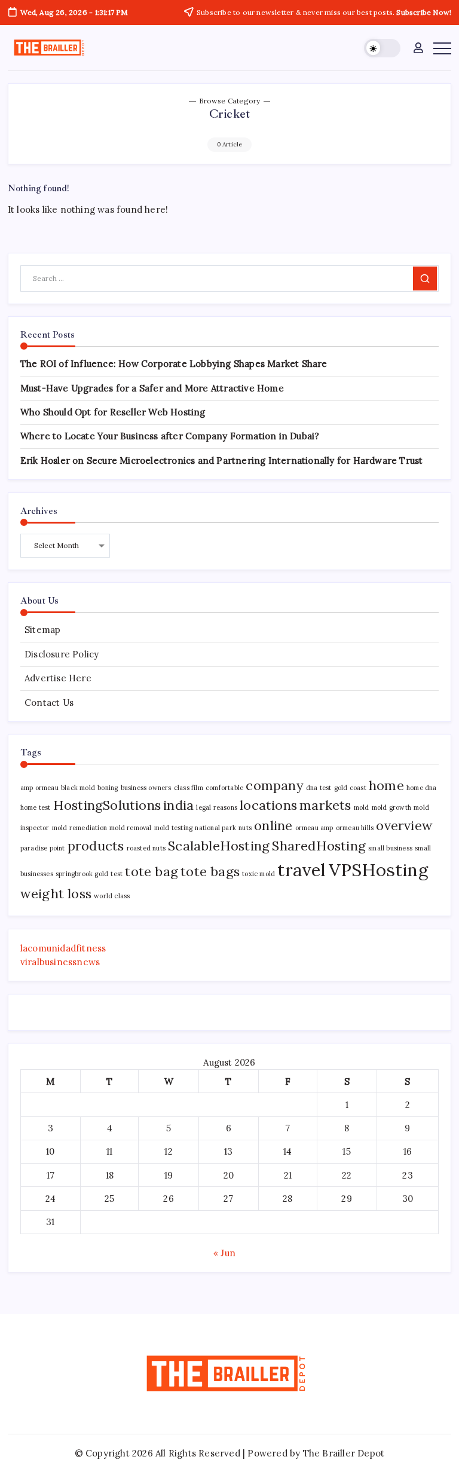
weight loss (55, 893)
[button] (382, 48)
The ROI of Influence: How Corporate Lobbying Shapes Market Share (174, 363)
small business (390, 848)
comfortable (224, 788)
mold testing (173, 828)
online (273, 825)
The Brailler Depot (344, 1453)
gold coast (350, 788)
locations (268, 805)
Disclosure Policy (62, 654)
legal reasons (216, 807)
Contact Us (49, 702)
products (96, 845)
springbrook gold (82, 874)
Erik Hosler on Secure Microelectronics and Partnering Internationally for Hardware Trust (221, 460)
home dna (421, 788)
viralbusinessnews (60, 962)
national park (215, 828)
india (178, 805)
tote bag (151, 871)
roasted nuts (146, 848)
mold (361, 807)
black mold (78, 788)
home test (35, 807)
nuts (245, 828)
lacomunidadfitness (63, 948)
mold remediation (79, 828)
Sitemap (42, 629)
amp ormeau (39, 788)
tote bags (210, 871)
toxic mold (258, 874)
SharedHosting (319, 845)
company (274, 785)
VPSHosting (378, 869)
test (117, 874)
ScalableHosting (219, 845)
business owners (146, 788)
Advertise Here (58, 678)
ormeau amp (314, 828)
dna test (319, 788)
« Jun (224, 1253)
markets (325, 805)
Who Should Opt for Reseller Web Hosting (113, 412)
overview (404, 825)
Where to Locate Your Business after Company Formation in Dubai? (170, 436)
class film (188, 788)
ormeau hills (355, 828)
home (386, 785)
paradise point (42, 848)
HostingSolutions (107, 805)
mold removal (130, 828)
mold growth (391, 807)
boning (107, 788)
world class (112, 896)
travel (301, 869)
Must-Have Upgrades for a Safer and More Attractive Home (152, 388)
